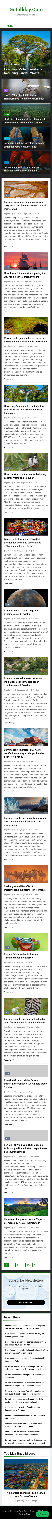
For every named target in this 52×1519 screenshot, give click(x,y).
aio (6, 64)
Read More (8, 246)
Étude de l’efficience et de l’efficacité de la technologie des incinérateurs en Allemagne (25, 123)
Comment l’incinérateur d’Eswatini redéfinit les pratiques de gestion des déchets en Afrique (24, 753)
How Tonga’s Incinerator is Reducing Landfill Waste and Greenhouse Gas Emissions (24, 410)
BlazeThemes (27, 1514)
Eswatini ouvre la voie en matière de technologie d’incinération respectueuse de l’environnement (25, 1148)
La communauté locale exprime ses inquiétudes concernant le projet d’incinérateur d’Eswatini (23, 682)
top (6, 90)
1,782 (29, 1265)
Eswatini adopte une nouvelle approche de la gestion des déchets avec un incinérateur (25, 821)
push (7, 162)
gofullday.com (26, 10)
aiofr (7, 114)
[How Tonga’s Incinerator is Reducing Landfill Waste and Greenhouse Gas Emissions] (26, 54)
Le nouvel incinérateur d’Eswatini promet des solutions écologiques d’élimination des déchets (22, 543)
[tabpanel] (26, 1480)
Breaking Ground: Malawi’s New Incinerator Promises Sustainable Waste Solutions (25, 1084)
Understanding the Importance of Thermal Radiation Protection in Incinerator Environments (22, 171)
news (7, 138)
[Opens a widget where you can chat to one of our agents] (42, 1514)
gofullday (9, 213)
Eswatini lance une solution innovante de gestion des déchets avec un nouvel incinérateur (25, 205)
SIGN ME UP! (26, 1302)
